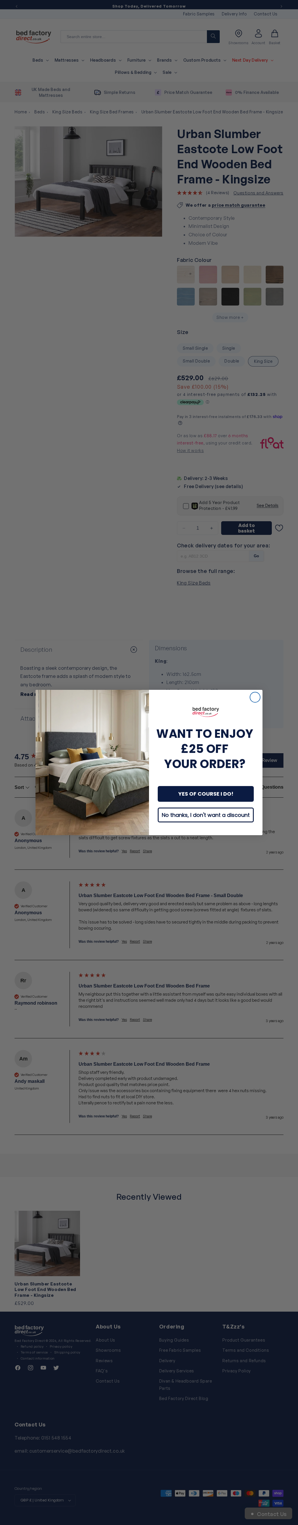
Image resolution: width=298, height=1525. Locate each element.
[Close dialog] (255, 697)
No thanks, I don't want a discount (206, 815)
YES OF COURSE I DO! (205, 793)
